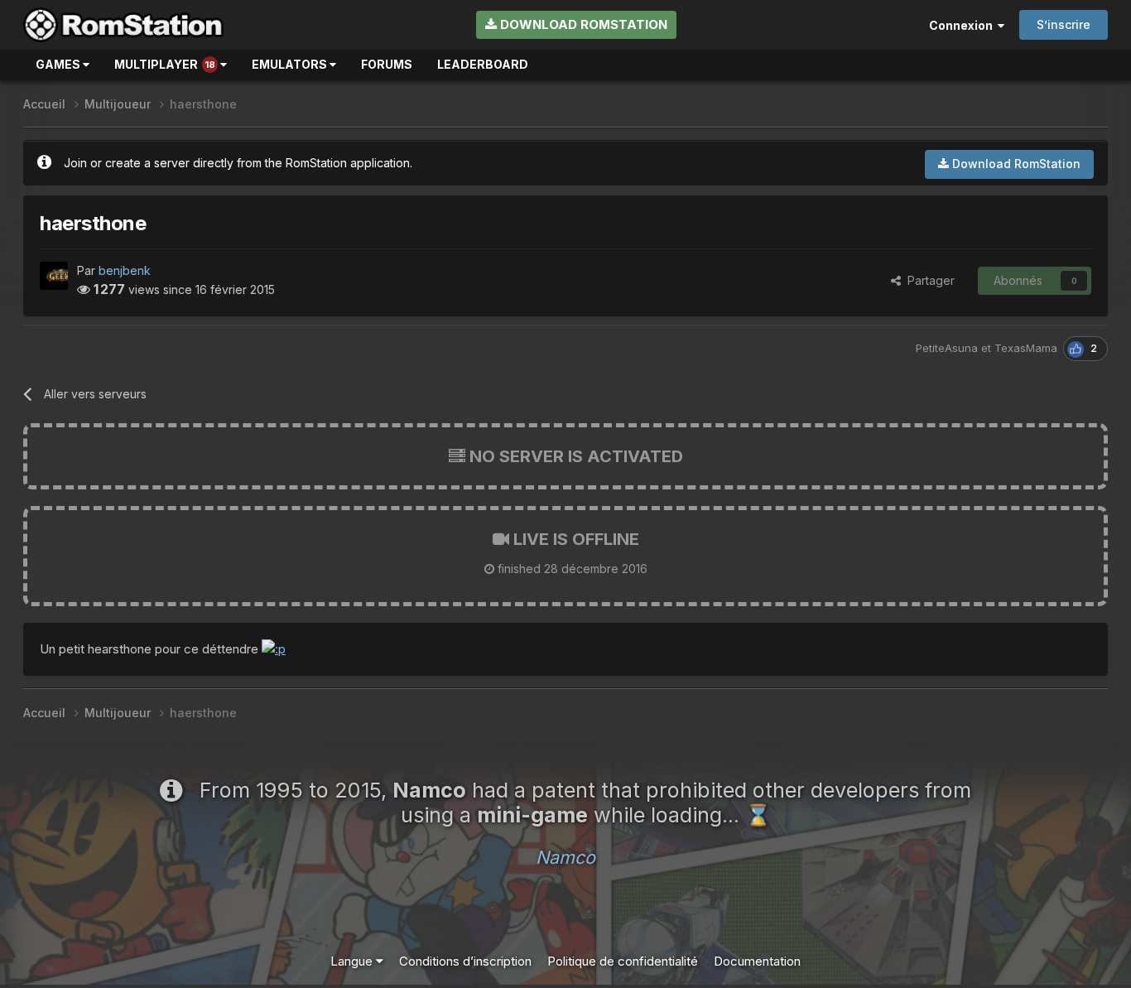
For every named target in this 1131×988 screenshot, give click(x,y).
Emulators (291, 64)
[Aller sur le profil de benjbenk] (54, 276)
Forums (386, 64)
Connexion (963, 25)
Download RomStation (582, 24)
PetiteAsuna (947, 347)
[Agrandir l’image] (274, 649)
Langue (353, 961)
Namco (565, 857)
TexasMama (1025, 347)
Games (59, 64)
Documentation (757, 961)
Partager (928, 280)
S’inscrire (1063, 24)
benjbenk (125, 270)
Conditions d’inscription (465, 961)
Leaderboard (482, 64)
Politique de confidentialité (622, 961)
